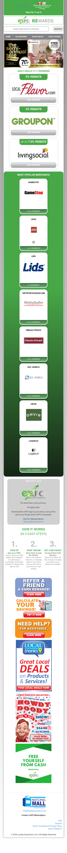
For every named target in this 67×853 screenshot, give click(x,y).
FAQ (60, 820)
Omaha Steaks (33, 330)
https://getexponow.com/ (33, 521)
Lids (33, 256)
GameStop (33, 182)
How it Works (55, 37)
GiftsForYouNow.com (33, 293)
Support (58, 823)
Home (8, 37)
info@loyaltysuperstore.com (34, 810)
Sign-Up (29, 12)
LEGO (33, 219)
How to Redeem (55, 828)
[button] (8, 53)
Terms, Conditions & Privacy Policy (47, 826)
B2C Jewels (34, 367)
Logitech (33, 440)
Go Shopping (21, 37)
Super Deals (37, 37)
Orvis (33, 404)
